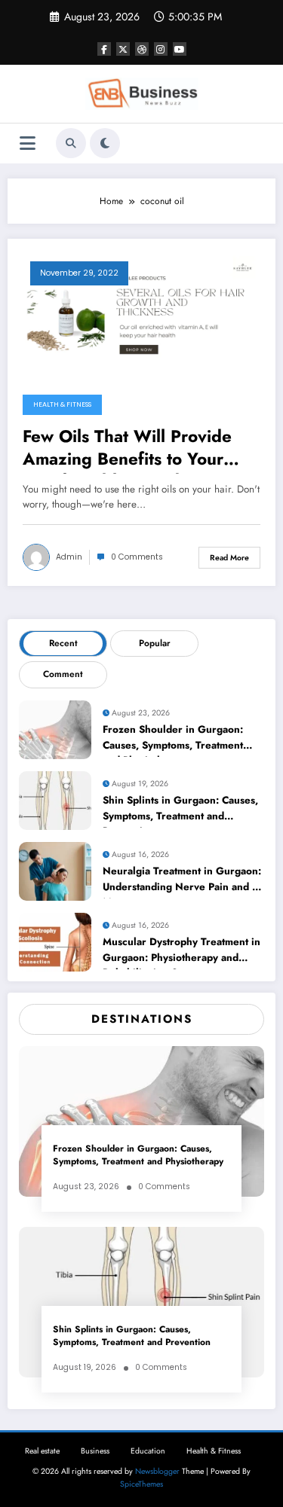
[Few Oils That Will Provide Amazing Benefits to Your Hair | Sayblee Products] (141, 312)
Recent (63, 643)
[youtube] (179, 49)
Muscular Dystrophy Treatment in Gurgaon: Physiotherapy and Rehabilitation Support (181, 952)
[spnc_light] (105, 143)
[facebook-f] (104, 49)
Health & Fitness (62, 404)
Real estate (42, 1451)
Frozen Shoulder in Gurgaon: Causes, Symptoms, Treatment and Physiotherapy (173, 739)
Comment (63, 674)
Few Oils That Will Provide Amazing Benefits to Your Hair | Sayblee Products (127, 450)
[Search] (71, 143)
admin (69, 557)
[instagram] (161, 49)
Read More (229, 557)
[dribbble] (142, 49)
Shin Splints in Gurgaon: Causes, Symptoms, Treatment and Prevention (180, 810)
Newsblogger (157, 1471)
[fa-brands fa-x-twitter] (123, 49)
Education (148, 1451)
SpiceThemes (141, 1484)
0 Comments (137, 557)
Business (95, 1451)
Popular (155, 643)
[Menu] (28, 143)
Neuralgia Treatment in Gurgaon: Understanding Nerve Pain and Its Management (183, 881)
